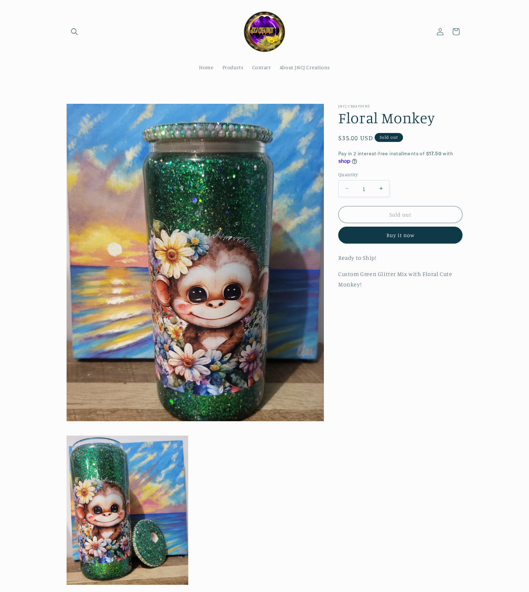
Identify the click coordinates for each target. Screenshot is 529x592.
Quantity (348, 174)
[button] (74, 32)
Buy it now (400, 235)
